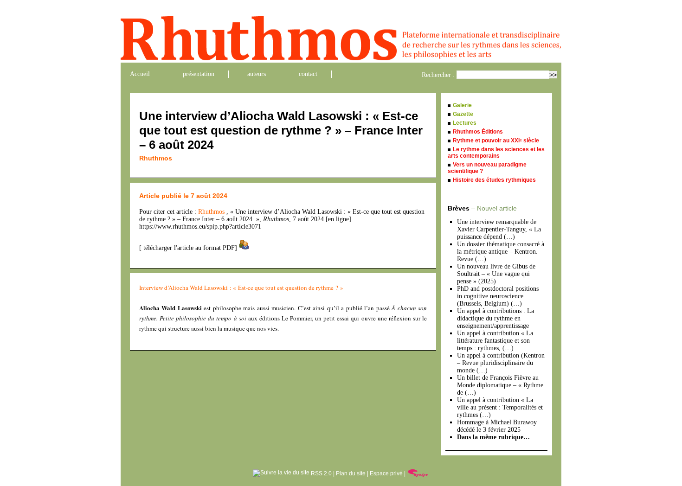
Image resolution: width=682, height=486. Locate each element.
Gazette (463, 114)
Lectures (464, 123)
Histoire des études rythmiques (494, 180)
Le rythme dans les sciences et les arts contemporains (496, 152)
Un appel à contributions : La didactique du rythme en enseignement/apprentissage (495, 318)
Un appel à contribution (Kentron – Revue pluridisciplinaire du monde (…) (501, 363)
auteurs (256, 73)
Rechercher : (438, 74)
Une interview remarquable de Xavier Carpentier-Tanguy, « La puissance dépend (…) (499, 229)
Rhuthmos (155, 158)
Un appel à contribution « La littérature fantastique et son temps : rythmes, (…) (495, 341)
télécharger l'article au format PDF (188, 247)
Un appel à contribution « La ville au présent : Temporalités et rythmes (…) (500, 407)
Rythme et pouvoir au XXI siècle (496, 140)
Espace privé (386, 473)
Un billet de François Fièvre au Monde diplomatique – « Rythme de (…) (500, 385)
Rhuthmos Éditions (478, 131)
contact (308, 73)
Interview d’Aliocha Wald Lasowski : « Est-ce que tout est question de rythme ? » (241, 287)
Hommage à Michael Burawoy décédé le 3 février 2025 (497, 426)
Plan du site (351, 473)
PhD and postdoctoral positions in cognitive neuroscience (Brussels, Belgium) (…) (498, 296)
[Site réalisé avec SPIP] (418, 473)
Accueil (140, 73)
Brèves (482, 208)
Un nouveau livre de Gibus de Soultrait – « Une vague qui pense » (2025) (496, 274)
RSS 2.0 (320, 473)
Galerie (462, 105)
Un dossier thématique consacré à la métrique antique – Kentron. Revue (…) (500, 251)
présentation (198, 73)
